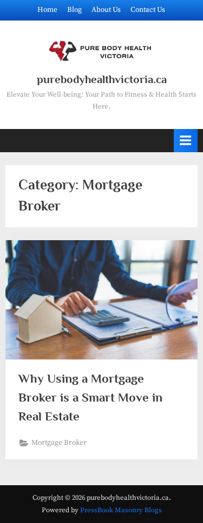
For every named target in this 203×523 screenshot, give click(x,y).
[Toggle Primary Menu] (186, 140)
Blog (74, 10)
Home (47, 10)
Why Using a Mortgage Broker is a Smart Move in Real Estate (90, 397)
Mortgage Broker (59, 442)
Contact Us (147, 10)
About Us (106, 10)
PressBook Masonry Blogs (121, 510)
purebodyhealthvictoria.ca (102, 79)
